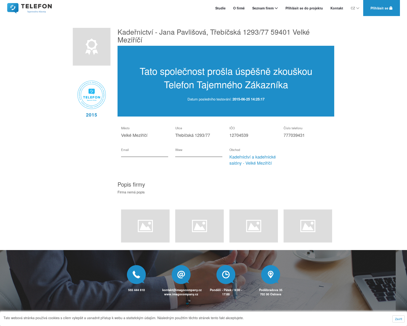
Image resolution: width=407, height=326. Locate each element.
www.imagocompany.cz (181, 294)
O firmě (239, 8)
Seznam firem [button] (263, 8)
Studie (220, 8)
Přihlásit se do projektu (304, 8)
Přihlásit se (379, 8)
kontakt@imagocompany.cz (182, 290)
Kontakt (336, 8)
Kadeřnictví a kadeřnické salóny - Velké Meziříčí (252, 160)
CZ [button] (353, 8)
